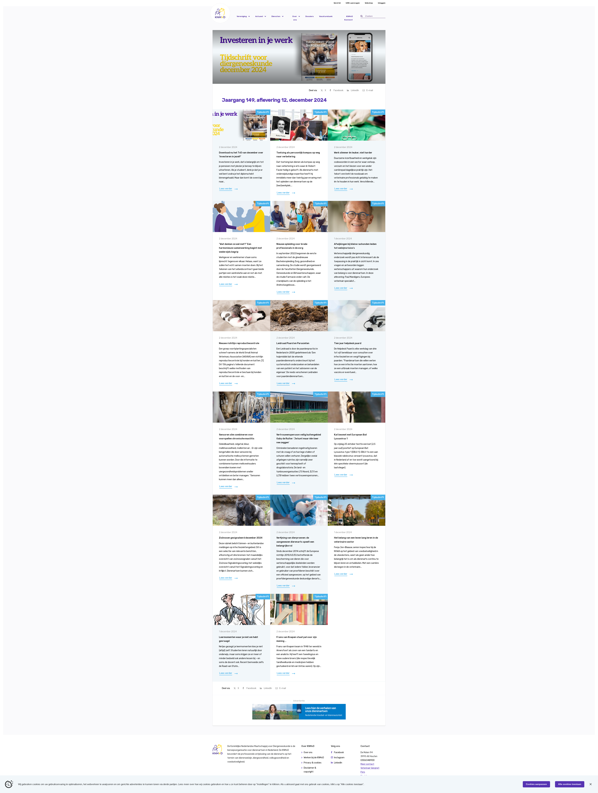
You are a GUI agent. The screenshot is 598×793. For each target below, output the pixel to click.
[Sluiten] (590, 784)
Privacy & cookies (312, 762)
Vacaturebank (325, 16)
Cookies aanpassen (536, 784)
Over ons (294, 18)
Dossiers (309, 16)
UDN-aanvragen (353, 3)
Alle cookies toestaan (569, 784)
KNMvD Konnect (348, 18)
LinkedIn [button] (338, 762)
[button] (220, 13)
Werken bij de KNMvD (314, 757)
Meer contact (367, 764)
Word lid (337, 3)
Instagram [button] (339, 757)
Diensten (275, 16)
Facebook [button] (339, 752)
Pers (363, 772)
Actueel (259, 16)
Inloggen (381, 3)
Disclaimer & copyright (310, 770)
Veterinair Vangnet (370, 768)
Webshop (369, 3)
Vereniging (242, 16)
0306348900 (368, 760)
